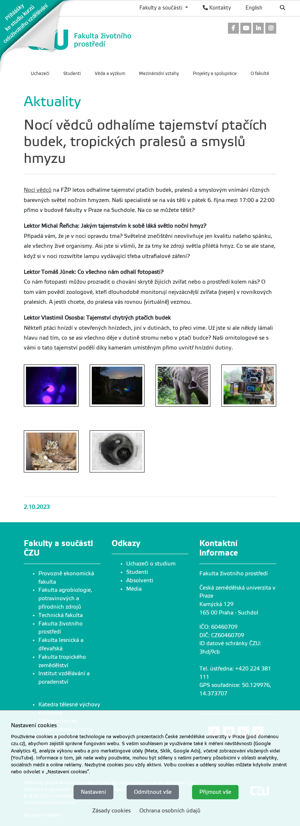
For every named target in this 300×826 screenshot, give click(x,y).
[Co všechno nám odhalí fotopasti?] (182, 386)
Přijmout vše (215, 792)
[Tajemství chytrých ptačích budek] (51, 451)
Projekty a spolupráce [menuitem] (215, 73)
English (253, 8)
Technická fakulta (60, 615)
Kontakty (219, 8)
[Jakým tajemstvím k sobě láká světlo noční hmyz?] (51, 386)
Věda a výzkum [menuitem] (110, 73)
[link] (36, 36)
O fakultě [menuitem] (260, 73)
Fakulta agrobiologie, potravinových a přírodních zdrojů (65, 598)
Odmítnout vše (153, 792)
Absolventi (139, 580)
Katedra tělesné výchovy (69, 704)
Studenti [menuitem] (72, 73)
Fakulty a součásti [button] (161, 8)
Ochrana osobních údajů (169, 811)
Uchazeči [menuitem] (40, 73)
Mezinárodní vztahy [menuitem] (159, 73)
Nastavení (93, 792)
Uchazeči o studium (151, 564)
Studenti (137, 572)
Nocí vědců (38, 190)
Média (134, 589)
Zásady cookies (111, 811)
